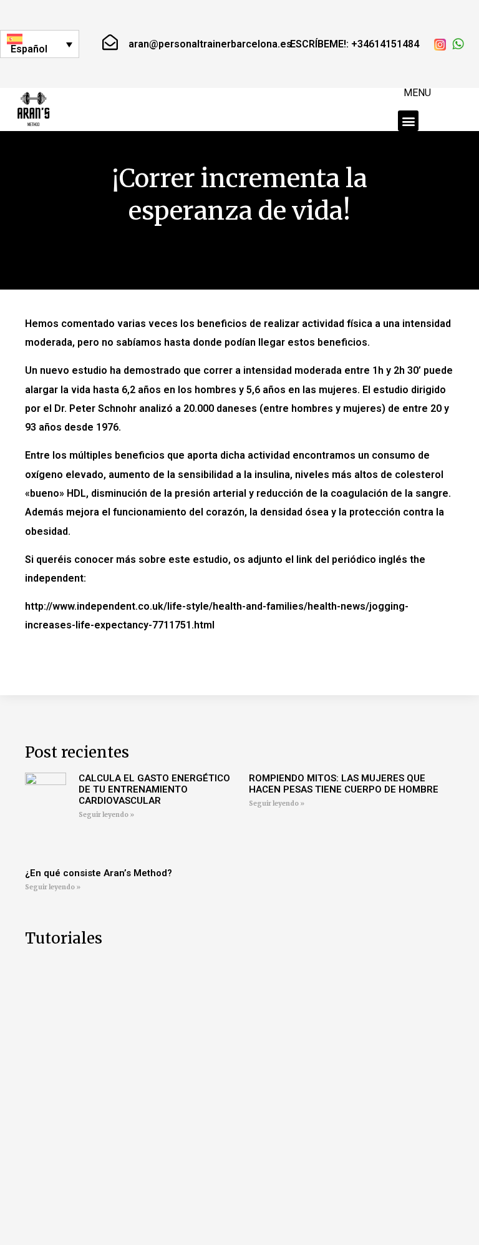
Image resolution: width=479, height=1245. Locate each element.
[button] (408, 120)
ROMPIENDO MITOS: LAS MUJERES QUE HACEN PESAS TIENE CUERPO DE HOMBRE (343, 784)
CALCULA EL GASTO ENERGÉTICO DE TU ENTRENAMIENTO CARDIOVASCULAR (154, 789)
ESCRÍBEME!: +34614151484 (354, 44)
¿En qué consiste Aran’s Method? (98, 873)
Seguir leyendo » (106, 815)
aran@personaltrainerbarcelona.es (210, 44)
